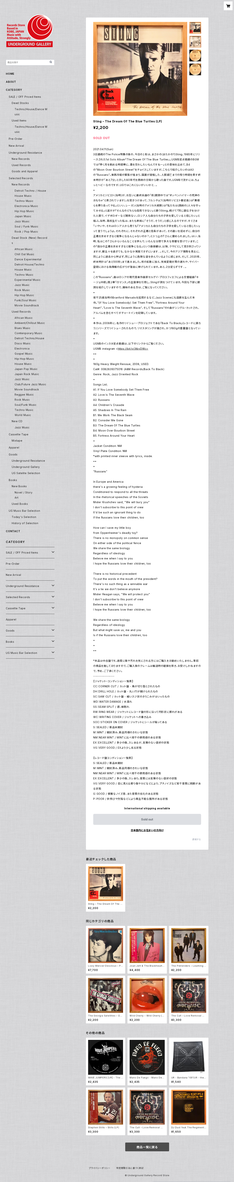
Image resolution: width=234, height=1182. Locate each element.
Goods (13, 454)
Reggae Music (24, 394)
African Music (24, 249)
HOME (10, 73)
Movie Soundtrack (27, 305)
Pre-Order (15, 138)
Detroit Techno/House (29, 338)
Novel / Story (23, 492)
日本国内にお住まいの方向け (147, 830)
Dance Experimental (28, 259)
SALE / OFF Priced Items (25, 96)
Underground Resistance (25, 152)
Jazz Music (22, 221)
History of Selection (25, 523)
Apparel (14, 447)
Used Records (21, 165)
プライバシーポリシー (99, 1168)
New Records (21, 158)
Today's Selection (24, 516)
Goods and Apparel (25, 171)
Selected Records (21, 178)
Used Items (19, 120)
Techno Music (24, 200)
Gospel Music (24, 353)
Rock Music (22, 290)
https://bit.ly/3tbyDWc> (133, 348)
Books (13, 480)
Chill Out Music (24, 254)
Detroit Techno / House (30, 190)
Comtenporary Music (28, 333)
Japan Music (23, 216)
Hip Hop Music (24, 211)
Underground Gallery (26, 466)
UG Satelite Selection (26, 473)
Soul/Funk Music (26, 404)
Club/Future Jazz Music (30, 384)
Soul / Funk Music (26, 226)
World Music (23, 415)
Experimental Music (27, 279)
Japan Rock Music (27, 374)
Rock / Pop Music (26, 231)
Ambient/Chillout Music (30, 322)
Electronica (22, 348)
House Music (23, 195)
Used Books (20, 503)
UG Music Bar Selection (24, 510)
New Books (19, 486)
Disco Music (23, 343)
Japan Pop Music (26, 368)
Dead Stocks (20, 102)
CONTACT (13, 531)
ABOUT (11, 81)
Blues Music (23, 328)
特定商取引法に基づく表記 (130, 1168)
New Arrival (16, 145)
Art (16, 497)
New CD (17, 421)
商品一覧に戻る (147, 1147)
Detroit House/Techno (29, 264)
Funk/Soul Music (26, 300)
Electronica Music (26, 206)
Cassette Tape (18, 434)
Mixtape (17, 440)
